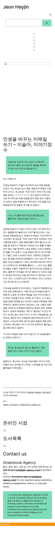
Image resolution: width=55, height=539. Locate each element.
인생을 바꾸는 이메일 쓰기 (30, 405)
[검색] (46, 23)
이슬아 (5, 405)
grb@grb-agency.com (28, 470)
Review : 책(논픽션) (43, 392)
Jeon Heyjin (16, 7)
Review (31, 392)
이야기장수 (13, 405)
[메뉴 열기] (50, 14)
